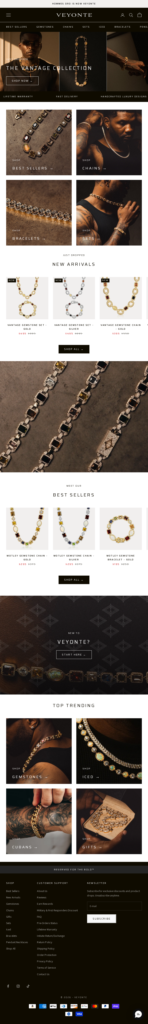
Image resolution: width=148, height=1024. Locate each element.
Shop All (10, 948)
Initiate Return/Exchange (50, 936)
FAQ (39, 916)
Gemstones (45, 27)
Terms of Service (46, 967)
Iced (102, 27)
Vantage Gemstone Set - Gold (27, 327)
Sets (86, 27)
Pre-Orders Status (47, 923)
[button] (138, 1014)
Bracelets (122, 27)
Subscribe (101, 919)
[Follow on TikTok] (28, 986)
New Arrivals (13, 897)
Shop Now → (22, 81)
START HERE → (74, 655)
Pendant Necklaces (17, 942)
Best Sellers (16, 27)
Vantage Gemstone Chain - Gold (121, 327)
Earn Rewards (45, 903)
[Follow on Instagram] (18, 986)
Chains (68, 27)
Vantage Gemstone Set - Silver (74, 327)
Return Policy (44, 942)
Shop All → (74, 349)
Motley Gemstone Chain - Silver (74, 557)
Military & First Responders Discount (57, 910)
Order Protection (46, 955)
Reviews (41, 897)
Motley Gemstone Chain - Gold (27, 557)
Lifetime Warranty (47, 929)
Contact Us (43, 974)
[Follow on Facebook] (8, 986)
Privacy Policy (45, 961)
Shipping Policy (45, 948)
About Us (42, 891)
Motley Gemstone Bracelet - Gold (121, 557)
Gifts (8, 916)
